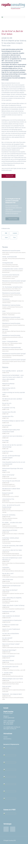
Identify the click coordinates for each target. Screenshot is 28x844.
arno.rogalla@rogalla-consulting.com (12, 727)
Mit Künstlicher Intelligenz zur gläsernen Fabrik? (13, 421)
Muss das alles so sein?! (8, 573)
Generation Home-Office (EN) (9, 412)
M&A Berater (5, 329)
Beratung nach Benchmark (8, 656)
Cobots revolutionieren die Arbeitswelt (11, 616)
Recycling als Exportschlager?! (9, 650)
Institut (3, 311)
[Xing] (6, 829)
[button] (8, 176)
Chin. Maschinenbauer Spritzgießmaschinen (12, 287)
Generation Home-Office (7, 416)
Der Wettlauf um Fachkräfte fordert (10, 625)
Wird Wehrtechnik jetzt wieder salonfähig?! (12, 399)
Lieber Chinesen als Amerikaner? (10, 590)
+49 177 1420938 (9, 722)
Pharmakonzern (6, 299)
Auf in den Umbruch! (7, 425)
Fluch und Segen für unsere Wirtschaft (11, 481)
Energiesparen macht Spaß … (9, 611)
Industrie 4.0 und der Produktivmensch (11, 629)
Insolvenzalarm (5, 567)
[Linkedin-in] (12, 829)
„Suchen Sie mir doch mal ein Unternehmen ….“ (13, 436)
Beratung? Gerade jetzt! (7, 493)
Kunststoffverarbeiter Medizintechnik (10, 275)
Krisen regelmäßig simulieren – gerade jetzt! (12, 371)
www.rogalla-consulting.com (10, 728)
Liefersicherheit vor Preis (8, 499)
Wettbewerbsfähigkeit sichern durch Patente (12, 679)
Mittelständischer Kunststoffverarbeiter (11, 250)
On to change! (5, 440)
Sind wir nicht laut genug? (8, 475)
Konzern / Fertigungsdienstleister (10, 341)
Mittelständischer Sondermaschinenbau (11, 305)
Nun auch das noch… (7, 403)
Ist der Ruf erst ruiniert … (8, 451)
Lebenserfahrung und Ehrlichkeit (9, 530)
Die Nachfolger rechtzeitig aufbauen (10, 538)
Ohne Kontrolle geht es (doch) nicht (10, 666)
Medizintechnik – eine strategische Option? (12, 694)
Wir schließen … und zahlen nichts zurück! (12, 522)
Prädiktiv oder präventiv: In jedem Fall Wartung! (13, 605)
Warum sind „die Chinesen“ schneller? (11, 644)
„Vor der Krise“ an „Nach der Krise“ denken (12, 550)
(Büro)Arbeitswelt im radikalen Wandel (11, 488)
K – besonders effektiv (7, 672)
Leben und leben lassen (7, 579)
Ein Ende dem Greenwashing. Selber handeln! (12, 545)
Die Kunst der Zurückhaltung (8, 515)
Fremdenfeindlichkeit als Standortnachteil (12, 620)
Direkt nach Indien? (6, 686)
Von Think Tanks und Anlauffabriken (10, 633)
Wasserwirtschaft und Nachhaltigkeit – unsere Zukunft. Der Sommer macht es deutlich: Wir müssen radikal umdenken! (13, 377)
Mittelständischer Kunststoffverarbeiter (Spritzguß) (14, 281)
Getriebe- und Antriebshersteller (9, 257)
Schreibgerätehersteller (7, 263)
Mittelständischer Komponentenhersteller (11, 347)
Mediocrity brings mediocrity (8, 388)
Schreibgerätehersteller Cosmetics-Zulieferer (12, 269)
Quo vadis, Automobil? (7, 638)
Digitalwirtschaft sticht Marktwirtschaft (11, 585)
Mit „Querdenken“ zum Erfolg (8, 407)
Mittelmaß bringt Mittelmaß (8, 383)
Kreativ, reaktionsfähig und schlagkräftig (11, 598)
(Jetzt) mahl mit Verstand (8, 660)
